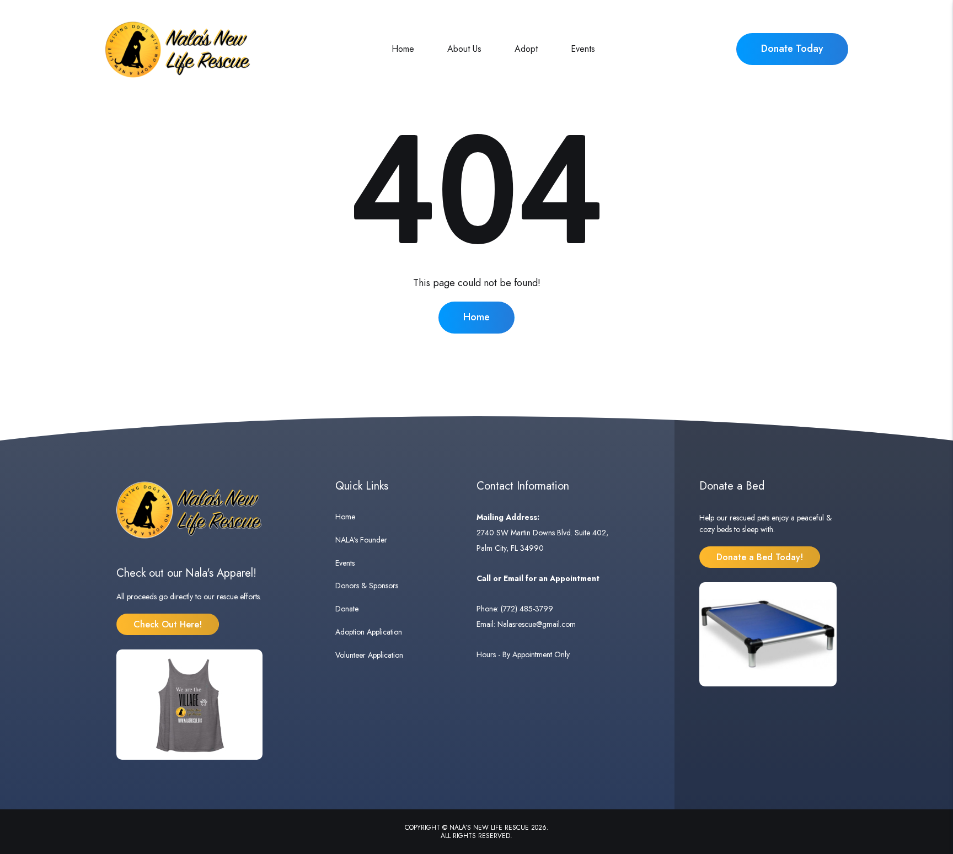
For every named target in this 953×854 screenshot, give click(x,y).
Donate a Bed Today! (759, 557)
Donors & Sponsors (366, 585)
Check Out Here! (167, 624)
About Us (464, 48)
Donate (346, 608)
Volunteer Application (369, 654)
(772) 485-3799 (527, 608)
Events (583, 48)
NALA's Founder (361, 539)
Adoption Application (368, 631)
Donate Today (792, 48)
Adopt (526, 48)
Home (403, 48)
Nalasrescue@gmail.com (536, 624)
